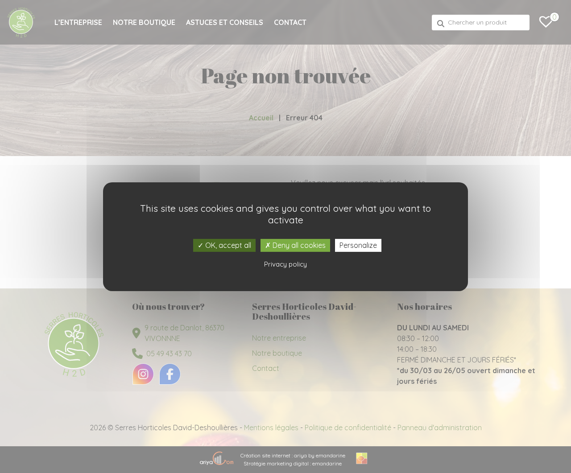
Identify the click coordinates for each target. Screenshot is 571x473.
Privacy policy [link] (285, 264)
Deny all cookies (298, 244)
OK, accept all (227, 244)
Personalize (358, 244)
